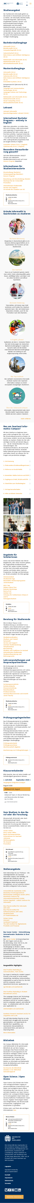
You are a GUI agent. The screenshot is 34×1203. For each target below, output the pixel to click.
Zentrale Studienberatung (12, 645)
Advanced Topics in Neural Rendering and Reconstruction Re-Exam (17, 796)
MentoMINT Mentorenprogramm (14, 581)
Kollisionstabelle (9, 686)
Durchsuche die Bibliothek (12, 1068)
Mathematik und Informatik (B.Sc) (15, 60)
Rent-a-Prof (7, 591)
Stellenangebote (9, 840)
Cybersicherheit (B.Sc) (11, 53)
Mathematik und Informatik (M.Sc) (15, 97)
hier (14, 1110)
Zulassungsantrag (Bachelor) (13, 174)
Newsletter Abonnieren (14, 1197)
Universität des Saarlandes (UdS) (14, 891)
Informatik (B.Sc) (9, 46)
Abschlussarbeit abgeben (11, 747)
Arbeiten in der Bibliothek (12, 1070)
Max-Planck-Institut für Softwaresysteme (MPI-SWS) (13, 911)
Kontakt (7, 1175)
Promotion (7, 183)
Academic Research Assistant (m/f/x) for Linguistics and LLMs (17, 1014)
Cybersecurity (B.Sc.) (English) (13, 146)
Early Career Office (9, 832)
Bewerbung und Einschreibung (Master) (16, 179)
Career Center (8, 830)
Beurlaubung (7, 648)
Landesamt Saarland (10, 922)
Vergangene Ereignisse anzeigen (14, 782)
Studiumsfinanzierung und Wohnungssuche (12, 655)
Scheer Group (8, 918)
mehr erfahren (26, 419)
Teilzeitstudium (8, 647)
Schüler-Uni (7, 593)
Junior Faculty (8, 695)
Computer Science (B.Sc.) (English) (15, 144)
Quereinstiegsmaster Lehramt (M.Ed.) (16, 113)
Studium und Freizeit (10, 639)
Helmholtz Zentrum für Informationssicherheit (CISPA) (13, 897)
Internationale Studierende (12, 186)
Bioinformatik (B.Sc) (10, 48)
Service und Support (10, 187)
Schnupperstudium (9, 599)
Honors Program (9, 161)
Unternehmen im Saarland (12, 836)
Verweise (8, 1183)
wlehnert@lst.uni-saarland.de (13, 1009)
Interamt (6, 920)
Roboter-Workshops (10, 589)
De (27, 5)
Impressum (8, 1178)
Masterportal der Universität (13, 181)
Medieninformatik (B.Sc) (11, 61)
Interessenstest (8, 577)
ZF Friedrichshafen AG (10, 915)
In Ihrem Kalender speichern (11, 801)
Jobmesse (6, 838)
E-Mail (9, 199)
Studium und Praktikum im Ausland (15, 650)
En (27, 2)
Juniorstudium (8, 582)
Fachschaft (6, 641)
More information (9, 1032)
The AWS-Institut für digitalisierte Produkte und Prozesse (14, 925)
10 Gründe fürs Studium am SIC (14, 189)
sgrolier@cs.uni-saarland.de (12, 987)
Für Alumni (7, 842)
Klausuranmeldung (9, 688)
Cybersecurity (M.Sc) (10, 76)
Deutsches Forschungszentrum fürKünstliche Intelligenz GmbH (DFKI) (16, 893)
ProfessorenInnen (9, 692)
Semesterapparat (9, 1072)
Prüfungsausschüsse (10, 745)
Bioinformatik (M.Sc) (10, 74)
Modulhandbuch (8, 690)
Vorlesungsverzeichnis (10, 684)
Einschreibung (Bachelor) (12, 172)
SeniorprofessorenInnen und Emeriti (15, 694)
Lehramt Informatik (10, 111)
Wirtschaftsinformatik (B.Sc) (13, 63)
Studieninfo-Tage (9, 579)
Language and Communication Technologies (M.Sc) (13, 89)
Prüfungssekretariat (10, 743)
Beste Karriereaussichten (11, 834)
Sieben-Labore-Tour (10, 587)
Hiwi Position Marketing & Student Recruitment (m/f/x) (15, 992)
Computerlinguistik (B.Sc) (12, 50)
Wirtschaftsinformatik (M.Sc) (13, 102)
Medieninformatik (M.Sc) (11, 99)
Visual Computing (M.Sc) (11, 101)
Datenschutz (9, 1180)
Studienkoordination (10, 637)
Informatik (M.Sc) (9, 72)
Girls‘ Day (6, 585)
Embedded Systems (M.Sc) (12, 82)
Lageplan (8, 1166)
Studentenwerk (8, 913)
